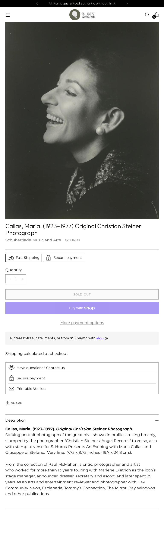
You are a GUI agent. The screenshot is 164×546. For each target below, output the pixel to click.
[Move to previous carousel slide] (145, 531)
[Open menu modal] (7, 14)
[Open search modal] (147, 14)
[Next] (127, 3)
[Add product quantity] (22, 279)
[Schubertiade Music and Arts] (82, 14)
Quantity (13, 269)
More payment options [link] (82, 322)
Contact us (55, 368)
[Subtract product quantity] (9, 279)
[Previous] (37, 3)
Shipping (14, 353)
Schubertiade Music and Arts (33, 240)
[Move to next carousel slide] (155, 531)
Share (16, 403)
